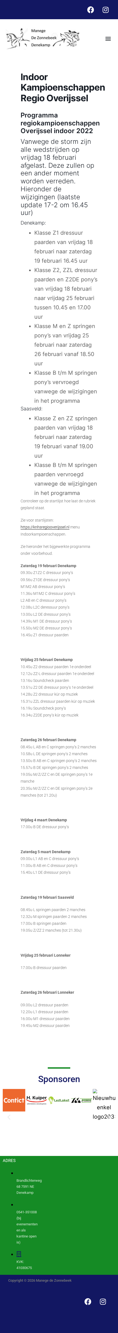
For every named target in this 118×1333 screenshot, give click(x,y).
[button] (108, 38)
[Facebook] (90, 9)
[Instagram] (106, 9)
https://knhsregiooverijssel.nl (45, 527)
